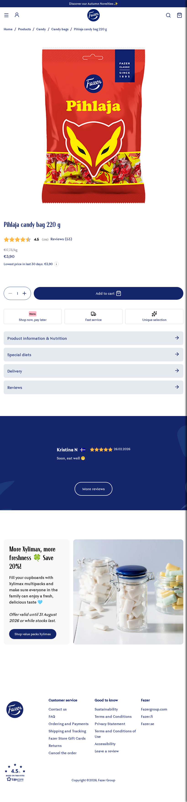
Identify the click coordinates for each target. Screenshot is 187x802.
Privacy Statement (110, 723)
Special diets (19, 354)
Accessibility (105, 743)
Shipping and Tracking (67, 731)
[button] (56, 264)
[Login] (17, 15)
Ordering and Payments (68, 723)
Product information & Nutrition (37, 338)
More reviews (93, 489)
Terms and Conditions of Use (115, 734)
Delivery (14, 370)
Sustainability (106, 709)
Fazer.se (147, 723)
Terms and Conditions (113, 716)
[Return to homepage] (93, 15)
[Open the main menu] (6, 15)
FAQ (52, 716)
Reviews (14, 387)
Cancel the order (63, 753)
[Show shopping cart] (178, 15)
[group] (17, 293)
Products (24, 29)
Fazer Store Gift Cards (67, 738)
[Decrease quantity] (10, 293)
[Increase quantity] (24, 293)
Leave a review (107, 751)
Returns (55, 745)
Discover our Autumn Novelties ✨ (93, 3)
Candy (41, 29)
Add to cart (105, 293)
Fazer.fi (147, 716)
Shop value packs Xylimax (33, 634)
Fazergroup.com (154, 709)
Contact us (58, 709)
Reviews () (61, 239)
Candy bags (59, 29)
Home (8, 29)
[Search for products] (168, 15)
